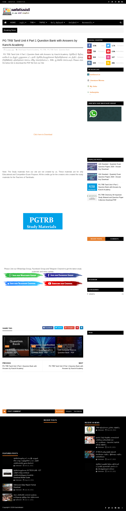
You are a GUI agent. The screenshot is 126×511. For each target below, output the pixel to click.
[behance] (122, 1)
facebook (78, 411)
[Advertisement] (79, 15)
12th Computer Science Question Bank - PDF (67, 351)
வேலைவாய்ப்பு (87, 22)
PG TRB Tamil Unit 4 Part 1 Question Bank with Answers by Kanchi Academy (109, 187)
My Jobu (93, 86)
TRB (32, 22)
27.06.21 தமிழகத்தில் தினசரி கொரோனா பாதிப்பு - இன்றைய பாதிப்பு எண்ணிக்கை (108, 454)
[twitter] (112, 1)
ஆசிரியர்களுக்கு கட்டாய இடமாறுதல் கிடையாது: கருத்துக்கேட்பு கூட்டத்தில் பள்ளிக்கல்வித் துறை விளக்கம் (26, 460)
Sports (92, 294)
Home (4, 2)
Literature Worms (97, 80)
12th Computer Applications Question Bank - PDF (42, 351)
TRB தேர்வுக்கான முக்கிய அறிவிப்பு (108, 427)
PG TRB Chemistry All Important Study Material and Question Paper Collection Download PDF (110, 197)
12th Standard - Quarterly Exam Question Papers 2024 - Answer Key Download (109, 166)
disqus (68, 411)
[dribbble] (115, 1)
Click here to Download (43, 134)
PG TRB (43, 50)
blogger (59, 411)
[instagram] (119, 1)
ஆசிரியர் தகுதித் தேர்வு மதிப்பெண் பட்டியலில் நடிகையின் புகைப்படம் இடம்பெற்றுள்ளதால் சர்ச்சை (107, 466)
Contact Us (21, 2)
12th (7, 346)
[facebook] (109, 1)
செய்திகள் (73, 22)
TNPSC (42, 22)
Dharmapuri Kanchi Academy (28, 50)
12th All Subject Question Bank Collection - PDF (17, 351)
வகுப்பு (22, 22)
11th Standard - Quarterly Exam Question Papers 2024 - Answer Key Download (109, 176)
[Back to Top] (122, 508)
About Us (11, 2)
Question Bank (64, 50)
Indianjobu (94, 92)
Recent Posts (96, 239)
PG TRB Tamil (52, 50)
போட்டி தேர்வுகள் (57, 22)
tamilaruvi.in (95, 74)
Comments (114, 239)
